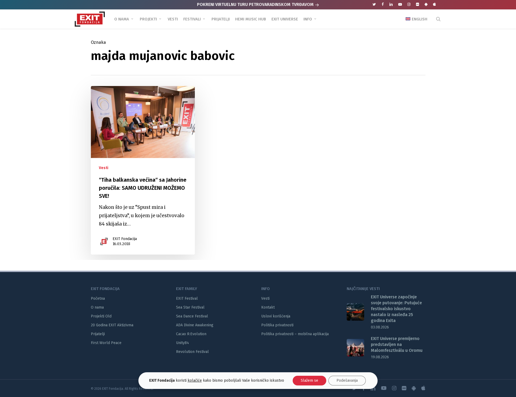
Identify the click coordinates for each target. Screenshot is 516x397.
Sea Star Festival (190, 307)
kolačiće (195, 380)
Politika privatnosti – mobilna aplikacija (295, 334)
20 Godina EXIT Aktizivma (112, 325)
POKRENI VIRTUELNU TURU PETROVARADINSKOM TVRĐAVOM (256, 4)
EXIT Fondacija (125, 239)
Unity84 (182, 343)
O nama (97, 307)
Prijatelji (98, 334)
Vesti (103, 168)
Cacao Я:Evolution (191, 334)
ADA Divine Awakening (194, 325)
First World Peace (106, 343)
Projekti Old (101, 316)
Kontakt (268, 307)
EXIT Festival (187, 298)
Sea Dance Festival (192, 316)
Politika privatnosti (277, 325)
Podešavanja (347, 380)
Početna (98, 298)
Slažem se (309, 380)
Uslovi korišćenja (275, 316)
